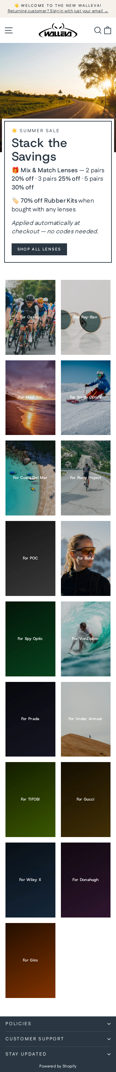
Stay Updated (26, 1054)
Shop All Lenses (39, 249)
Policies (18, 1024)
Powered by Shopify (57, 1066)
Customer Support (34, 1039)
